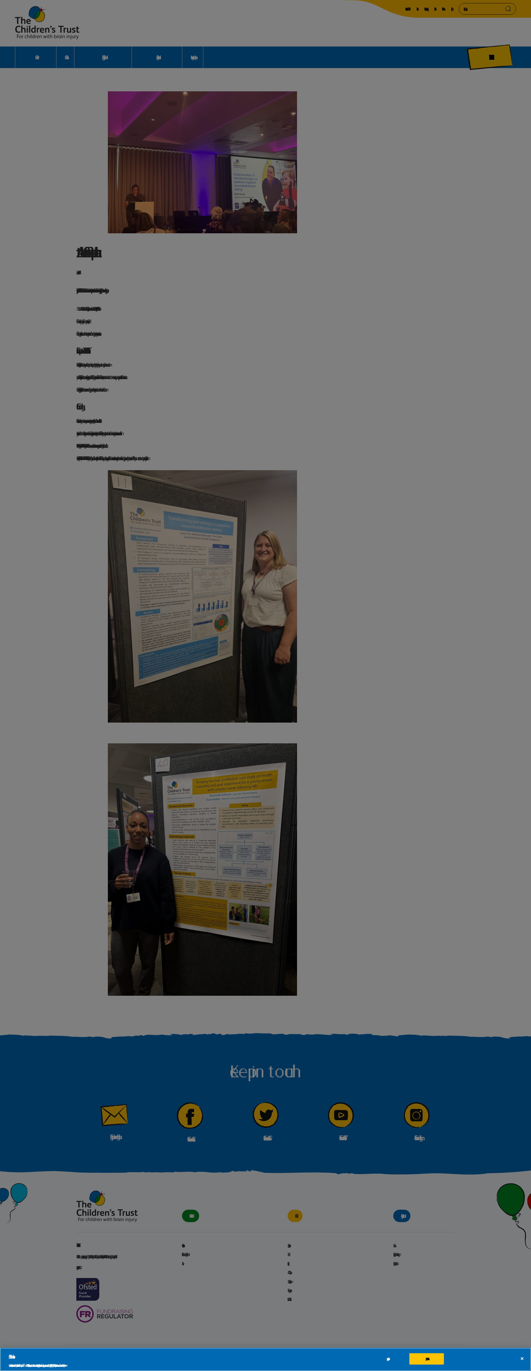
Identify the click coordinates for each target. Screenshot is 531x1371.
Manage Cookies (387, 1359)
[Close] (522, 1359)
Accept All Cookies (427, 1359)
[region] (265, 1359)
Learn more (64, 1365)
